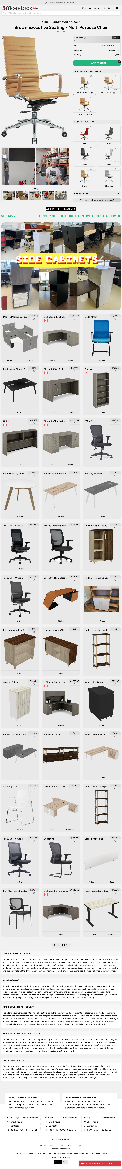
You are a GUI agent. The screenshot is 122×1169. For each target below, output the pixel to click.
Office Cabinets (47, 1101)
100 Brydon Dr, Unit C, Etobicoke (63, 1130)
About (43, 1146)
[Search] (118, 13)
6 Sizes (70, 360)
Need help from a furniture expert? (98, 200)
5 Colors (20, 517)
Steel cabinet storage (16, 953)
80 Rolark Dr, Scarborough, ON (24, 1130)
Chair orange (11, 980)
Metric (65, 1162)
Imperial (58, 1162)
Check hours (16, 1122)
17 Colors (20, 830)
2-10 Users (70, 830)
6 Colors (102, 360)
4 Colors (20, 412)
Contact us (15, 1126)
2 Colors (51, 360)
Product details (81, 193)
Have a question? (63, 1139)
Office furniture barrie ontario (22, 1033)
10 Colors (92, 882)
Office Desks (20, 1107)
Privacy (52, 1146)
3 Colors (20, 569)
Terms (62, 1146)
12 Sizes (30, 360)
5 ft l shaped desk (14, 1060)
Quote (71, 1146)
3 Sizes (70, 412)
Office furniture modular (18, 1007)
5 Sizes (111, 882)
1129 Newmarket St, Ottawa (98, 1130)
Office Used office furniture (34, 1104)
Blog (79, 1146)
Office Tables (33, 1101)
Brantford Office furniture (61, 1149)
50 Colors (10, 360)
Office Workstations (17, 1101)
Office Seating (14, 1104)
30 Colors (92, 934)
